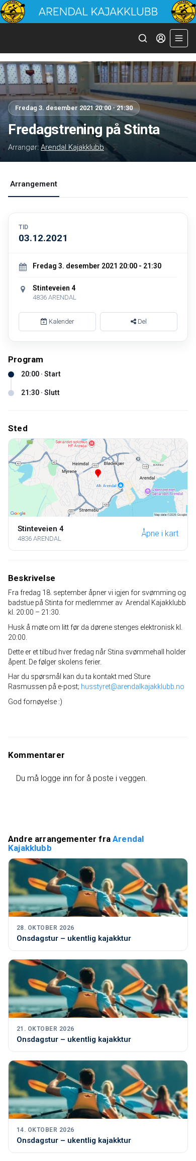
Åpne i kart (160, 533)
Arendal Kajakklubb (72, 147)
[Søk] (143, 38)
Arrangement (33, 183)
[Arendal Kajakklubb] (98, 11)
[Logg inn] (161, 38)
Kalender (60, 321)
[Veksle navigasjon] (179, 38)
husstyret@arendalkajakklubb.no (132, 687)
